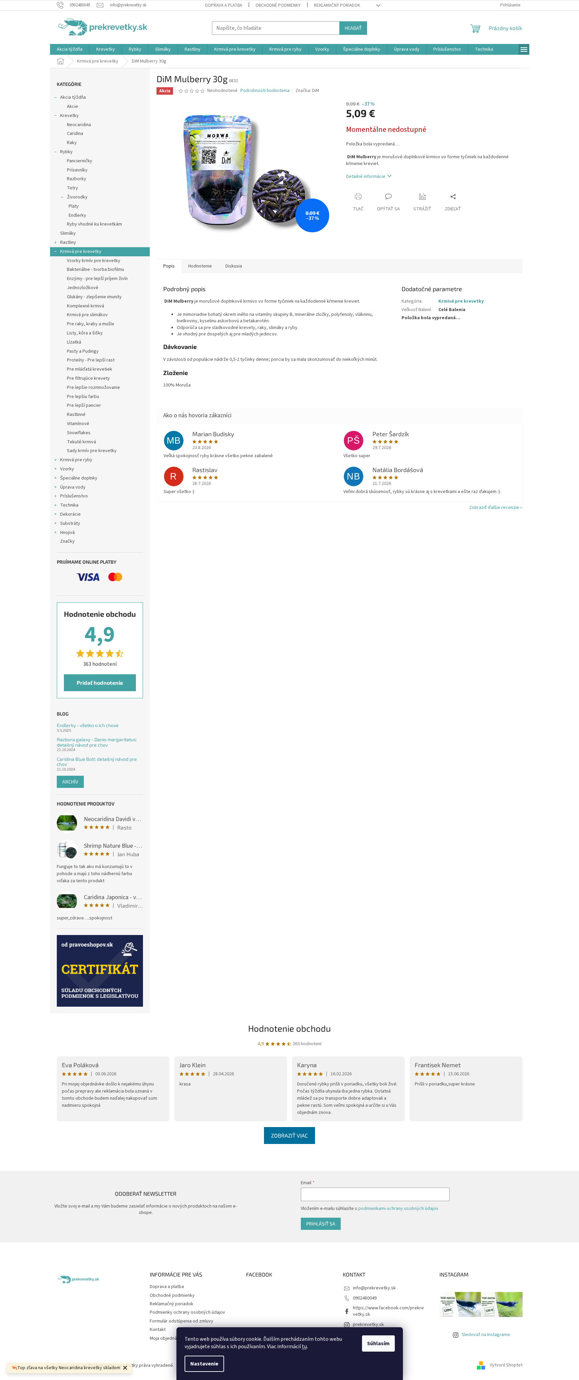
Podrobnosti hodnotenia (265, 91)
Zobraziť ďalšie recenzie (494, 507)
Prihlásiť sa (320, 1223)
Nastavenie (204, 1363)
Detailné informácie (365, 176)
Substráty (70, 523)
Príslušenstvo (74, 496)
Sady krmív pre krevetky (92, 450)
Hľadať (353, 28)
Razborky (76, 179)
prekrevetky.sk (368, 1324)
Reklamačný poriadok (337, 5)
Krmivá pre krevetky (80, 251)
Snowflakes (79, 432)
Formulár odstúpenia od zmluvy (181, 1321)
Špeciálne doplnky (78, 478)
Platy (74, 206)
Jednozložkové (82, 287)
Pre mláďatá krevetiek (89, 369)
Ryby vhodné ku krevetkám (94, 224)
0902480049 (365, 1298)
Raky (72, 142)
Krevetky (69, 115)
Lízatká (74, 342)
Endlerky (77, 215)
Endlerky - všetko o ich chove (88, 725)
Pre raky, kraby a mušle (90, 324)
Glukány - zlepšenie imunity (94, 297)
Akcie (72, 106)
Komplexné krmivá (85, 306)
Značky (67, 541)
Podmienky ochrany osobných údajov (187, 1312)
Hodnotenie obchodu (289, 1028)
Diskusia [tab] (233, 266)
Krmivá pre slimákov (87, 314)
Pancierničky (79, 161)
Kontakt (158, 1329)
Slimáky (68, 233)
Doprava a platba (223, 5)
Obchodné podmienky (278, 5)
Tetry (72, 188)
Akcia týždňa (73, 97)
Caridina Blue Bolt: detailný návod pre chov (97, 761)
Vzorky (67, 469)
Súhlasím (378, 1343)
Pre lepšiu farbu (83, 396)
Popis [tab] (169, 266)
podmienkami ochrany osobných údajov (398, 1208)
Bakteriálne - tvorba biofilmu (95, 269)
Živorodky (77, 197)
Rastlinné (76, 414)
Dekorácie (70, 514)
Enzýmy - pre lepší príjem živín (97, 278)
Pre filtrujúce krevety (88, 378)
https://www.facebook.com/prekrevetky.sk (388, 1311)
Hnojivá (67, 532)
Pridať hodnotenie (100, 682)
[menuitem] (69, 49)
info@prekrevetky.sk (374, 1288)
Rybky (66, 151)
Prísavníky (77, 170)
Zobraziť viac (289, 1135)
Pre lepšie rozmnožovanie (93, 387)
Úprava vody (73, 487)
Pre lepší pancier (84, 405)
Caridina (75, 133)
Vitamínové (78, 423)
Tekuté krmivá (81, 442)
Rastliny (68, 242)
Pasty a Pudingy (83, 351)
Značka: (307, 90)
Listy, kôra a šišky (85, 333)
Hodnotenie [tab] (200, 266)
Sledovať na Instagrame (486, 1334)
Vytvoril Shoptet (506, 1365)
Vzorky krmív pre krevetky (93, 260)
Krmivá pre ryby (76, 460)
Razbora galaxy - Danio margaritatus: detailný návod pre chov (97, 742)
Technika (69, 505)
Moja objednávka (167, 1338)
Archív (70, 782)
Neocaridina (79, 124)
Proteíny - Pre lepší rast (91, 360)
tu (304, 1346)
